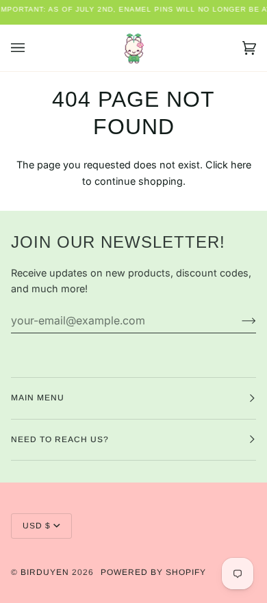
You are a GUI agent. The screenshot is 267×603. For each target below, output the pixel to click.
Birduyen (45, 572)
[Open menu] (31, 48)
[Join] (238, 320)
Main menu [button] (37, 397)
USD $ (37, 525)
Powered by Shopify (153, 572)
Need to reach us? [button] (60, 439)
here (241, 164)
